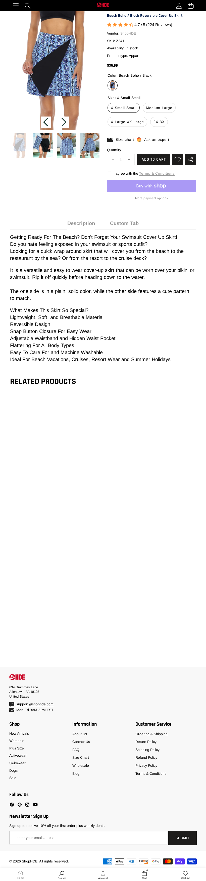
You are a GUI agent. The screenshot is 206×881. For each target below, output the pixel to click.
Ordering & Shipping (151, 734)
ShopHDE (128, 33)
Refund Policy (146, 757)
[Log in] (178, 5)
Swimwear (17, 763)
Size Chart (80, 757)
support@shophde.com (35, 704)
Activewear (18, 755)
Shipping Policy (147, 750)
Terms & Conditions (157, 173)
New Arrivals (19, 733)
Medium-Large (159, 108)
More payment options (151, 198)
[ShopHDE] (103, 6)
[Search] (27, 5)
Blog (75, 774)
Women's (16, 741)
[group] (19, 146)
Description (81, 223)
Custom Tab (124, 223)
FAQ (75, 750)
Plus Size (16, 748)
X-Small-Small (123, 108)
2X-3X (159, 122)
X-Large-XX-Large (127, 122)
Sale (12, 778)
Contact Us (81, 742)
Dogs (13, 770)
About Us (79, 734)
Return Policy (146, 742)
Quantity (114, 150)
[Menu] (15, 5)
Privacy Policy (146, 765)
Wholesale (80, 765)
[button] (190, 5)
